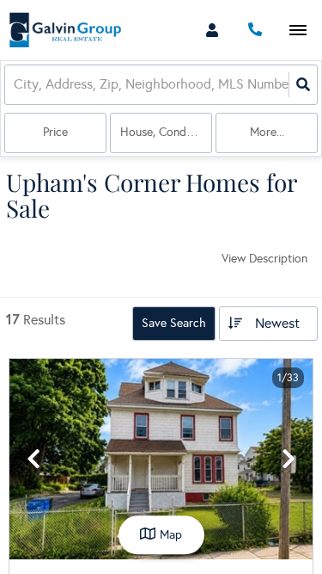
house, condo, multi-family (166, 132)
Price (55, 132)
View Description (264, 258)
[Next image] (288, 460)
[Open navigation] (297, 30)
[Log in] (211, 30)
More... (267, 132)
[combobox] (15, 85)
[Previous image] (33, 460)
